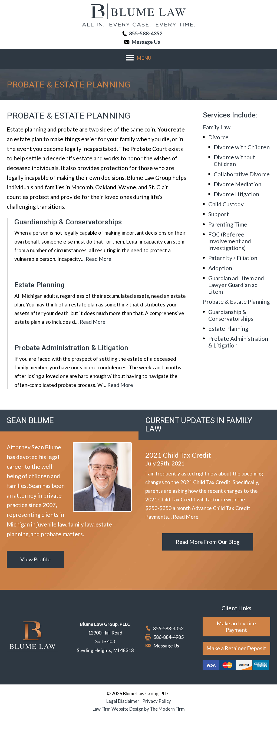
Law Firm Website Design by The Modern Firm (139, 709)
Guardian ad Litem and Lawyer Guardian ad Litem (236, 285)
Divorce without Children (234, 160)
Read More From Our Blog (208, 541)
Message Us (146, 42)
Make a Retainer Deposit (236, 648)
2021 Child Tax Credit (178, 455)
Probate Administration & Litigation (71, 348)
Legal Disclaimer (122, 701)
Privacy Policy (156, 701)
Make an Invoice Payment (236, 626)
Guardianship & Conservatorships (68, 222)
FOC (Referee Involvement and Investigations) (229, 241)
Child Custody (226, 204)
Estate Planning (39, 285)
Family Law (216, 127)
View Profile (35, 559)
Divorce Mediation (237, 184)
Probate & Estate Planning (236, 301)
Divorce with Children (242, 147)
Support (218, 214)
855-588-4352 (146, 33)
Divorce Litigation (236, 194)
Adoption (220, 268)
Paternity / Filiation (232, 257)
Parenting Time (227, 224)
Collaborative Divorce (242, 174)
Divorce (218, 137)
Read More (98, 259)
